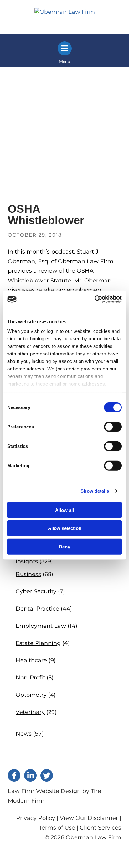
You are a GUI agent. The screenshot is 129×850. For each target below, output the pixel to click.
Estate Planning (38, 643)
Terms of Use (57, 827)
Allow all (64, 509)
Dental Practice (37, 608)
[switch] (113, 427)
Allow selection (64, 528)
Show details (94, 491)
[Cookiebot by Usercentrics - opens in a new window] (94, 299)
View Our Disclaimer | (90, 818)
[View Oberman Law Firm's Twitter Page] (46, 775)
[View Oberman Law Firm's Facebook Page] (14, 775)
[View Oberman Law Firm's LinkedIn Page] (30, 775)
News (24, 733)
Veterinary (30, 712)
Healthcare (31, 660)
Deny (64, 546)
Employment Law (41, 625)
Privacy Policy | (38, 818)
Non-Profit (30, 677)
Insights (27, 561)
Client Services (100, 827)
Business (28, 574)
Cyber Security (36, 591)
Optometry (31, 694)
